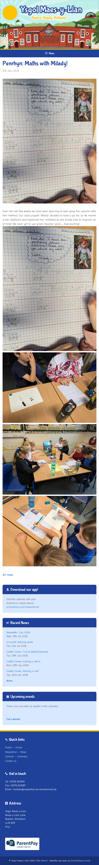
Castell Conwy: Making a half (22, 671)
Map (7, 826)
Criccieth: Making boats (19, 642)
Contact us (10, 761)
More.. (9, 680)
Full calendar (13, 719)
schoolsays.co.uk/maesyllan (21, 606)
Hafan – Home (13, 747)
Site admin (41, 860)
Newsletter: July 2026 (18, 632)
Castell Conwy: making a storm (23, 661)
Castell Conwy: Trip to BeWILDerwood (27, 651)
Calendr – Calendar (16, 756)
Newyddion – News (15, 751)
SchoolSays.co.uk (79, 860)
